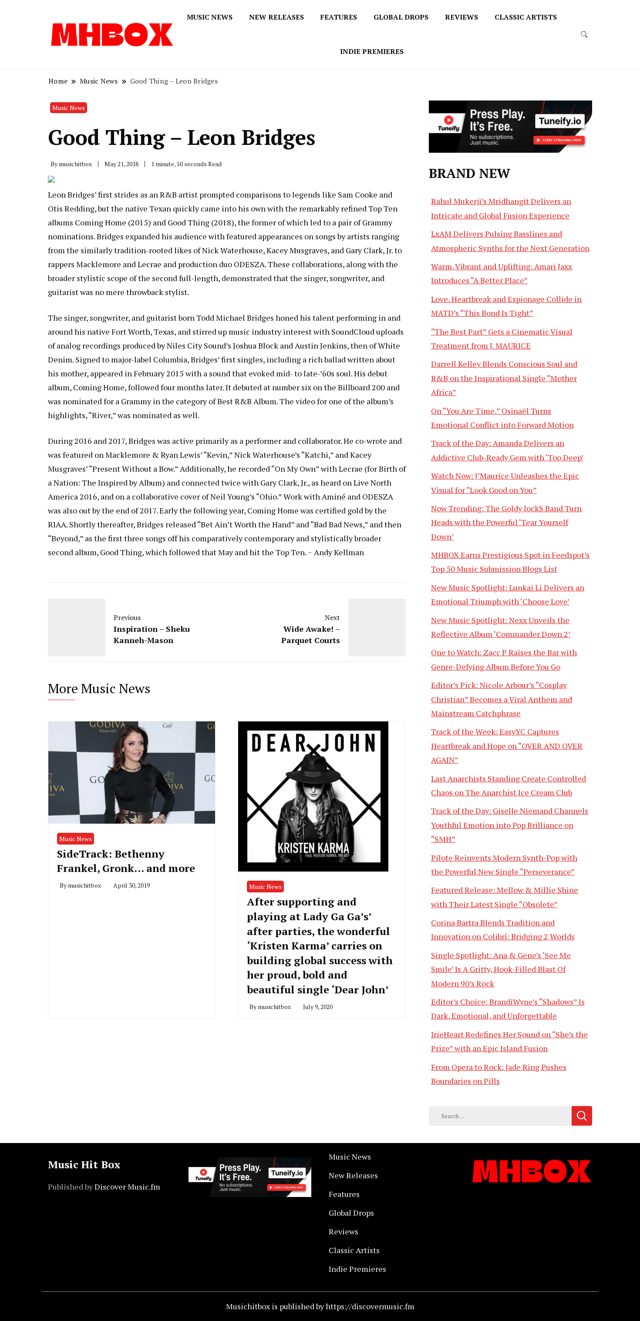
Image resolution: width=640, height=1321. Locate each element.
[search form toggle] (584, 35)
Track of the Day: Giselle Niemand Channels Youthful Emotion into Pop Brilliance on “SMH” (509, 824)
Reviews (461, 17)
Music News (209, 17)
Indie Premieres (372, 51)
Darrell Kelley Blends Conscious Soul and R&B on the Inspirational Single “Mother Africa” (504, 378)
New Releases (276, 17)
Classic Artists (526, 17)
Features (338, 17)
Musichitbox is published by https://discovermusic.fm (320, 1306)
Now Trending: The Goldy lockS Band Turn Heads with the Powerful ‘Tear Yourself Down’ (506, 522)
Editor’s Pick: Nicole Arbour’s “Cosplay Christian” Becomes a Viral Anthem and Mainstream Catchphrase (501, 699)
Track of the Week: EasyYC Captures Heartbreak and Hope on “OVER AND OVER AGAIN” (507, 745)
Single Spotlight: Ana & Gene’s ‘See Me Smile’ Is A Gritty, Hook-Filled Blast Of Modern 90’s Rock (501, 969)
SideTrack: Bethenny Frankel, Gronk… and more (126, 861)
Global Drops (401, 17)
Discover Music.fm (127, 1186)
